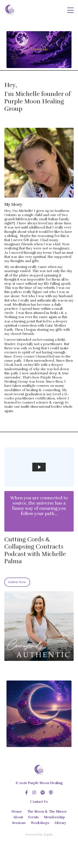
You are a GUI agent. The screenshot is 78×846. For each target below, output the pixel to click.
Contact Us (39, 802)
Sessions (19, 823)
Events (33, 817)
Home (16, 811)
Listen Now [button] (17, 582)
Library (60, 823)
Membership (54, 817)
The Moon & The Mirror (47, 811)
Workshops (40, 823)
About (18, 817)
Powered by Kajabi (39, 834)
